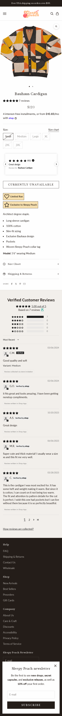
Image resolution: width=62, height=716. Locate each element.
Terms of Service (12, 643)
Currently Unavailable (31, 184)
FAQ (5, 551)
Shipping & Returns (13, 556)
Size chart (53, 129)
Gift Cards (8, 600)
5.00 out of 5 (39, 306)
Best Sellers (9, 588)
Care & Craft (10, 621)
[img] (10, 348)
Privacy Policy (11, 638)
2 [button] (29, 519)
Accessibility (10, 632)
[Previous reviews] (6, 164)
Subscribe (31, 705)
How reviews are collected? (18, 529)
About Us (8, 615)
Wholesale (9, 568)
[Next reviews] (56, 164)
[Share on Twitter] (16, 284)
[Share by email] (24, 284)
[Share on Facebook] (12, 284)
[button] (11, 100)
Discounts (8, 626)
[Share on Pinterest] (20, 284)
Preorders (8, 594)
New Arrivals (10, 583)
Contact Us (9, 562)
